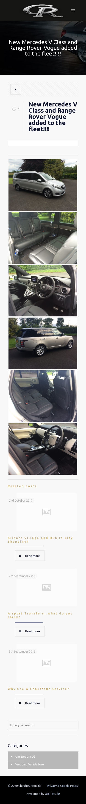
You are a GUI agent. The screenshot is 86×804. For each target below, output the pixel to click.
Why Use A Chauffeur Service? (38, 688)
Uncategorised (25, 756)
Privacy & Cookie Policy (62, 785)
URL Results (53, 793)
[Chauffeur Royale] (43, 10)
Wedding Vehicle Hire (29, 764)
